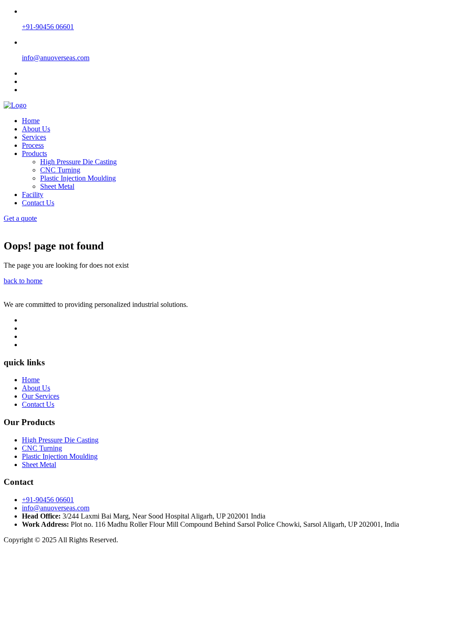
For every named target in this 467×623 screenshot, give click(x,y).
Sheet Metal (57, 186)
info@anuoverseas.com (55, 508)
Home (31, 121)
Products (34, 153)
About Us (36, 129)
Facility (32, 194)
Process (33, 145)
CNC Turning (60, 170)
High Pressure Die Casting (78, 162)
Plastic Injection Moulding (78, 178)
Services (34, 137)
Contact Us (38, 203)
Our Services (40, 396)
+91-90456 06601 (48, 500)
